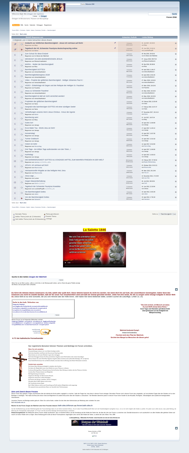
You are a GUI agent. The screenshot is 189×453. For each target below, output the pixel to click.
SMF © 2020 (93, 443)
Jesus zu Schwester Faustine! (37, 91)
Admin (36, 50)
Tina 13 (146, 172)
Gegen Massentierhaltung (35, 181)
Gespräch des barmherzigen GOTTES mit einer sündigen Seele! (50, 107)
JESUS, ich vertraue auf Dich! (36, 165)
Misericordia (38, 167)
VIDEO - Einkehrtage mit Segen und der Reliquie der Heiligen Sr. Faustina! (54, 85)
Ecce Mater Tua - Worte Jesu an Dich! (40, 128)
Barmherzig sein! (31, 117)
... (47, 162)
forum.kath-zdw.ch (85, 406)
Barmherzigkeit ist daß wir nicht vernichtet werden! (45, 96)
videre (36, 194)
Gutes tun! (29, 123)
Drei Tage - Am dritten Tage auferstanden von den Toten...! (48, 149)
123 (49, 162)
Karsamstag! (30, 133)
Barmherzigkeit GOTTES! (35, 69)
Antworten (126, 37)
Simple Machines (102, 443)
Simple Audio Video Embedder (95, 445)
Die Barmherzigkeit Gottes (35, 192)
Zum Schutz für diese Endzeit (36, 54)
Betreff (28, 37)
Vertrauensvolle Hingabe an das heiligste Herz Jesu (45, 171)
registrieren (40, 14)
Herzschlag (37, 146)
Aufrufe (134, 37)
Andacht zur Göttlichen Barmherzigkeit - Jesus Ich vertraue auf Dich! (54, 43)
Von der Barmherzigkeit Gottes (37, 197)
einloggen (30, 14)
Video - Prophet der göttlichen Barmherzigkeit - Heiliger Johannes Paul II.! (54, 80)
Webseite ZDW (90, 4)
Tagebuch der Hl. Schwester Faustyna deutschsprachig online (51, 48)
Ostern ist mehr (31, 144)
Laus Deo (147, 178)
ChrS (36, 183)
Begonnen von (37, 37)
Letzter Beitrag (147, 37)
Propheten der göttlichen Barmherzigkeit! (41, 101)
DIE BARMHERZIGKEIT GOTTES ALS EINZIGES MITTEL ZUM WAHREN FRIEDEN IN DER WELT (64, 160)
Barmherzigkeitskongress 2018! (37, 75)
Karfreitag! (29, 155)
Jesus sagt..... (30, 176)
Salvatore (37, 199)
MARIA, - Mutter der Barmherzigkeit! (39, 64)
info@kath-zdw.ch (19, 402)
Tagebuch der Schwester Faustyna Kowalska (42, 186)
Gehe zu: (155, 214)
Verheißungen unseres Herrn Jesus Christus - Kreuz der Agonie (50, 112)
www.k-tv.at (37, 333)
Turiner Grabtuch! (32, 139)
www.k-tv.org (36, 331)
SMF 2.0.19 (86, 443)
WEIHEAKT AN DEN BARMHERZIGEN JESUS (43, 59)
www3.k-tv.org (36, 329)
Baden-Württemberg (149, 162)
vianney (36, 162)
